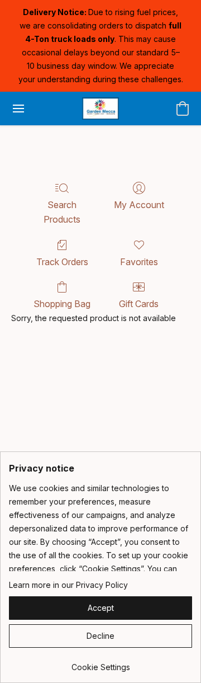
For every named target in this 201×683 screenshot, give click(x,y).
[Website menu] (18, 108)
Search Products (62, 212)
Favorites (139, 261)
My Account (139, 204)
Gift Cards (139, 303)
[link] (100, 663)
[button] (100, 108)
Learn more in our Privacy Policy (68, 585)
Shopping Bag (62, 303)
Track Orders (62, 261)
